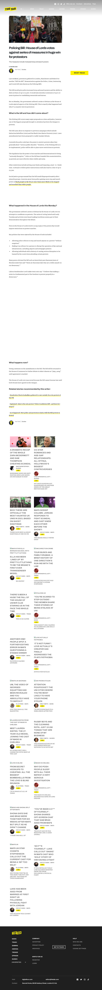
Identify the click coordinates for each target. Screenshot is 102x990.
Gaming (51, 9)
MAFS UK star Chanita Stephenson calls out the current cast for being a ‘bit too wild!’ (20, 856)
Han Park (17, 69)
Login (34, 963)
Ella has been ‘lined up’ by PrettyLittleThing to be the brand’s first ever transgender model (21, 565)
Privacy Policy (38, 945)
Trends (72, 9)
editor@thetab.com (52, 979)
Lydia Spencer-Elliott (42, 476)
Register (36, 960)
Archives (36, 948)
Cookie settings (79, 948)
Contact (79, 4)
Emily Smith (20, 526)
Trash (41, 9)
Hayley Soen (44, 532)
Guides (93, 9)
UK (18, 470)
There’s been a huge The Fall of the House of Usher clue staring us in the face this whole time (19, 602)
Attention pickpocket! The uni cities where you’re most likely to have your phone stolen (43, 692)
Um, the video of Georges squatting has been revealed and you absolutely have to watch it (19, 692)
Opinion (83, 9)
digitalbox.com (27, 979)
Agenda (62, 9)
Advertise (87, 4)
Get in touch (59, 947)
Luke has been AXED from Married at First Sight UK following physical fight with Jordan (19, 897)
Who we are (70, 4)
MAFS (52, 532)
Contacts (77, 945)
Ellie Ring (19, 704)
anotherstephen (22, 466)
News (32, 9)
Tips (94, 4)
